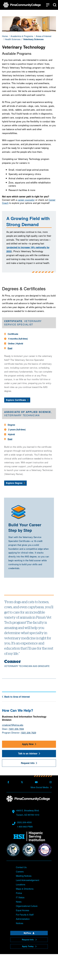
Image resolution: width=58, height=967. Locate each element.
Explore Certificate (18, 400)
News (18, 901)
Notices (19, 923)
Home (5, 36)
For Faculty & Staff (25, 914)
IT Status (20, 897)
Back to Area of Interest (17, 696)
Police (19, 893)
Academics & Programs (22, 36)
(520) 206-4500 (24, 822)
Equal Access (22, 910)
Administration (23, 918)
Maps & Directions (24, 888)
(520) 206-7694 (16, 728)
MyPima (28, 933)
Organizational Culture (26, 906)
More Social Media (40, 787)
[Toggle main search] (54, 5)
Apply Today (28, 946)
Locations (20, 884)
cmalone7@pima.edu (12, 725)
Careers (20, 871)
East (10, 348)
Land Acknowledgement (27, 880)
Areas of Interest (43, 36)
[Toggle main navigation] (48, 5)
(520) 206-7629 (28, 732)
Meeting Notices (23, 875)
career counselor (26, 199)
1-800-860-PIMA (25, 826)
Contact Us (21, 867)
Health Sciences (13, 39)
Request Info (28, 763)
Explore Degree (16, 483)
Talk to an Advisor (27, 753)
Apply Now (28, 744)
